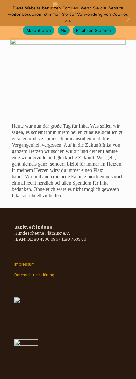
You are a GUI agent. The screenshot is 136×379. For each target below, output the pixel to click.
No (64, 30)
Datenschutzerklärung (34, 274)
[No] (128, 20)
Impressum (24, 264)
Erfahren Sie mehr (94, 30)
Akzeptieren (38, 30)
